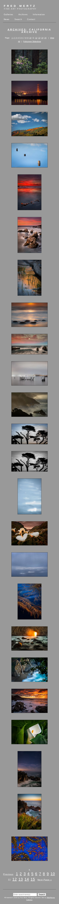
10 (30, 38)
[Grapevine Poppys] (29, 135)
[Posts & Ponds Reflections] (29, 166)
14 (42, 38)
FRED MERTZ (20, 7)
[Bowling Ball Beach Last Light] (29, 326)
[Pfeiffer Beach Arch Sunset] (29, 649)
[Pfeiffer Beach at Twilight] (29, 209)
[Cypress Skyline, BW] (29, 470)
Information (39, 14)
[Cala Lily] (29, 743)
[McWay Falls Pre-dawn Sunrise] (29, 786)
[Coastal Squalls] (29, 575)
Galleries (8, 14)
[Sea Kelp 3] (29, 618)
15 (45, 38)
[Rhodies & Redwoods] (29, 72)
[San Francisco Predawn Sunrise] (29, 384)
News (6, 19)
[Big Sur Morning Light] (29, 415)
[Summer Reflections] (29, 294)
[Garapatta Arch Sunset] (29, 252)
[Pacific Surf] (29, 513)
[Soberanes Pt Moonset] (29, 353)
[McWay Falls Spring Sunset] (29, 828)
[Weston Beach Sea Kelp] (29, 859)
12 (36, 38)
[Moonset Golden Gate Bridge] (29, 104)
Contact (31, 19)
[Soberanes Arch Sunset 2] (29, 712)
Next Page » (45, 880)
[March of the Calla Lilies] (29, 544)
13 (39, 38)
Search (18, 19)
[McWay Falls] (29, 680)
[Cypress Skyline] (29, 443)
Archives (23, 14)
